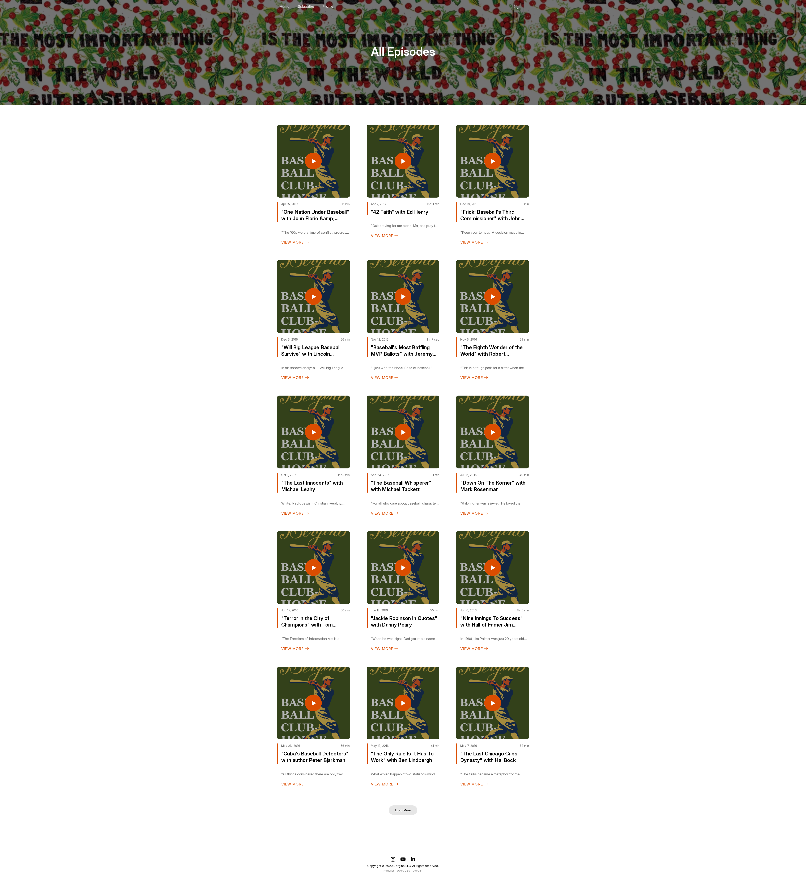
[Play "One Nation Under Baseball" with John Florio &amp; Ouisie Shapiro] (313, 161)
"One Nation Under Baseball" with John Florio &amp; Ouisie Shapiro (315, 215)
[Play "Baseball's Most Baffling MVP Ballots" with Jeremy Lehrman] (403, 296)
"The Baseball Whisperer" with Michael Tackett (401, 486)
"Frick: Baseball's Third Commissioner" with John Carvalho (490, 215)
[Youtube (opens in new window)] (403, 859)
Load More (403, 810)
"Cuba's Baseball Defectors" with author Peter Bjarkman (314, 757)
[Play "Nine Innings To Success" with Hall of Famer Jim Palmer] (492, 567)
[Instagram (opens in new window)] (392, 859)
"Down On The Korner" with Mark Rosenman (492, 486)
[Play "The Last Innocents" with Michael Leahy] (313, 432)
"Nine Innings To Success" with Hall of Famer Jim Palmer (491, 621)
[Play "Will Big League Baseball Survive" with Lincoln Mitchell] (313, 296)
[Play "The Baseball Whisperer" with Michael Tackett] (403, 432)
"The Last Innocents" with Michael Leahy (312, 486)
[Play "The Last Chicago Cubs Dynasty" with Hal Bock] (492, 703)
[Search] (516, 5)
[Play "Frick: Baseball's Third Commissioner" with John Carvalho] (492, 161)
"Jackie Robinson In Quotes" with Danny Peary (404, 621)
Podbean (416, 870)
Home (284, 6)
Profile (327, 6)
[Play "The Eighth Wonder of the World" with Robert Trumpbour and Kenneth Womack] (492, 296)
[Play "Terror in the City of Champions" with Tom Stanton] (313, 567)
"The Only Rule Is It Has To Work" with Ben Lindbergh (402, 757)
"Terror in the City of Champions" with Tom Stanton (307, 621)
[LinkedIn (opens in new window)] (413, 859)
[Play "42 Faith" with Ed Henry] (403, 161)
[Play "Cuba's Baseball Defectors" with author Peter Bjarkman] (313, 703)
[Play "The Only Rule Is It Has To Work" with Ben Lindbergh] (403, 703)
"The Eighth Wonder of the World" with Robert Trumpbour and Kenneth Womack (491, 350)
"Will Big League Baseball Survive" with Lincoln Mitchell (310, 350)
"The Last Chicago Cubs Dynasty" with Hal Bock (488, 757)
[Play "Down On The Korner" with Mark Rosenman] (492, 432)
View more (293, 242)
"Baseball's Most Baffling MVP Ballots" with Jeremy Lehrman (402, 350)
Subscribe (306, 6)
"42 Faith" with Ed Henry (399, 212)
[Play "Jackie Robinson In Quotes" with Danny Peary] (403, 567)
